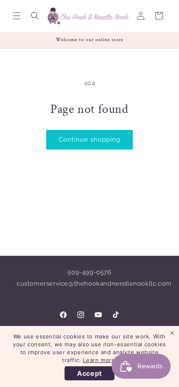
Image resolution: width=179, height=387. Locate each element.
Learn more (99, 360)
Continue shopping (89, 139)
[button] (16, 16)
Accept (89, 373)
